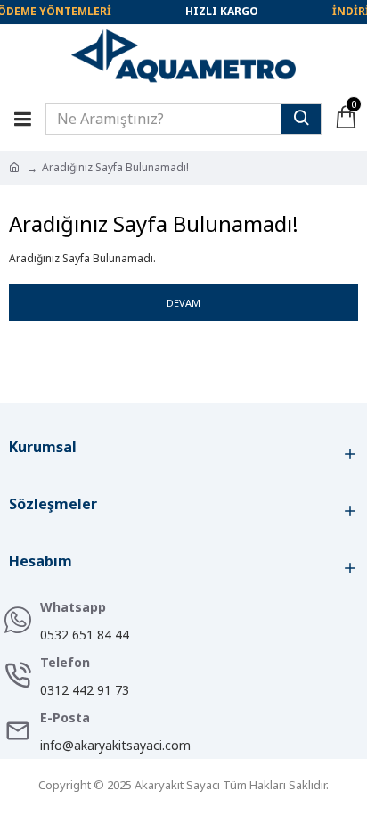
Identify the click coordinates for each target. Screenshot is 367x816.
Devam (183, 302)
